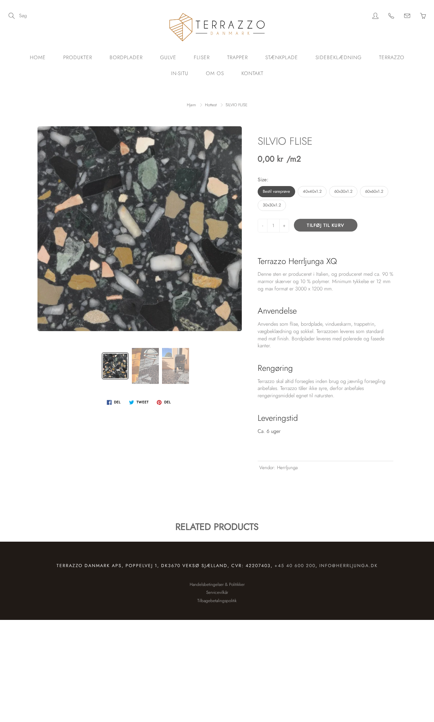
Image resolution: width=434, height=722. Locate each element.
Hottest (211, 105)
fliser (202, 57)
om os (215, 73)
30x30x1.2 (272, 205)
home (38, 57)
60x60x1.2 (374, 191)
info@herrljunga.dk (348, 565)
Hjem (191, 105)
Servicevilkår (217, 592)
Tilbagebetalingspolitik (217, 601)
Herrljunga (287, 467)
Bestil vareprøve (276, 191)
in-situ (179, 73)
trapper (237, 57)
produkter (77, 57)
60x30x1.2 (343, 191)
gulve (168, 57)
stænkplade (281, 57)
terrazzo (391, 57)
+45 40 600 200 (295, 565)
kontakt (252, 73)
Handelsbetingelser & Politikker (217, 584)
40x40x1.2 (312, 191)
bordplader (126, 57)
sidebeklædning (338, 57)
